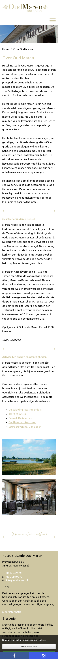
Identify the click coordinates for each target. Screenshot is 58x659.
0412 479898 (14, 572)
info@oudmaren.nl (17, 580)
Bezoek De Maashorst (22, 418)
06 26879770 (14, 576)
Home (5, 49)
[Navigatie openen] (52, 20)
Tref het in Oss (17, 413)
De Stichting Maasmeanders (25, 409)
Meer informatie (11, 611)
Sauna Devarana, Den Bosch (25, 426)
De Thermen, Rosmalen (22, 422)
